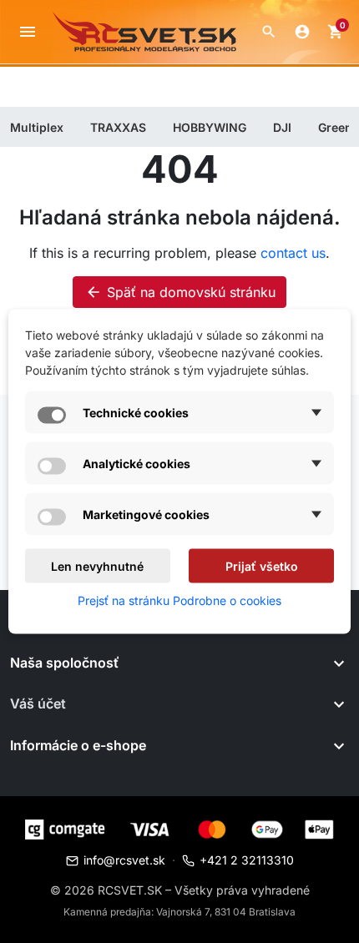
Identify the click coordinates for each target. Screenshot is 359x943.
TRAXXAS (118, 127)
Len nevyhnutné (97, 566)
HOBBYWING (209, 127)
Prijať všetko (261, 566)
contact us (293, 253)
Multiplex (36, 127)
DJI (282, 127)
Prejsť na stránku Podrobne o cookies (179, 600)
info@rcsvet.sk (124, 860)
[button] (268, 31)
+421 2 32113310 (247, 860)
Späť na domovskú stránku (180, 292)
